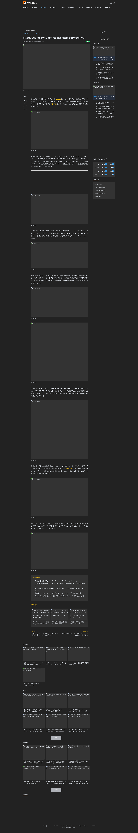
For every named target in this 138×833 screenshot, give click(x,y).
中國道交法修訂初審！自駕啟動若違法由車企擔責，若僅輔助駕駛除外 (58, 593)
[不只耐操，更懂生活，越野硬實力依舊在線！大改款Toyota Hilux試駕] (59, 614)
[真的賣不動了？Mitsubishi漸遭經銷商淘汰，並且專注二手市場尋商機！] (34, 700)
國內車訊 (25, 7)
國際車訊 (44, 7)
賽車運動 (107, 7)
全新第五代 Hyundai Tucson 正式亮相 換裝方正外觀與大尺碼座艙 (33, 762)
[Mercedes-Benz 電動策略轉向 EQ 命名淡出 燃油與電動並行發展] (34, 721)
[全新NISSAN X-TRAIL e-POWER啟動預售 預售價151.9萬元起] (34, 654)
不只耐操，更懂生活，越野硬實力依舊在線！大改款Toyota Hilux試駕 (59, 623)
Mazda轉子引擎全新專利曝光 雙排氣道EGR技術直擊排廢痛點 (56, 782)
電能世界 (53, 7)
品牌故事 (89, 7)
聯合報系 (78, 826)
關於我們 (88, 826)
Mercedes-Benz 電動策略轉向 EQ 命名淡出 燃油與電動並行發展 (33, 730)
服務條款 (62, 826)
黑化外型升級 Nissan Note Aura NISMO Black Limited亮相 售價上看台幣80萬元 (60, 589)
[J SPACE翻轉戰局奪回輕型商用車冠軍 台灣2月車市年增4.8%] (56, 721)
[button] (114, 3)
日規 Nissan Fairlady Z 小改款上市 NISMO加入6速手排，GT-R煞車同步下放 (60, 585)
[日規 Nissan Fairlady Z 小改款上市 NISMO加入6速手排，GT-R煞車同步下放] (56, 654)
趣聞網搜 (71, 7)
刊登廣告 (44, 826)
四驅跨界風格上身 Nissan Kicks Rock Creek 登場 (33, 684)
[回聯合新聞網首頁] (24, 2)
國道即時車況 (98, 184)
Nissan (32, 33)
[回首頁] (31, 2)
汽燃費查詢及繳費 (100, 194)
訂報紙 (83, 826)
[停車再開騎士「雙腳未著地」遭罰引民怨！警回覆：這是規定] (79, 721)
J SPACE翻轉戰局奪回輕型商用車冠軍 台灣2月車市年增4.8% (55, 730)
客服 (51, 826)
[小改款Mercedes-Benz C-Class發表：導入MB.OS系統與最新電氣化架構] (79, 773)
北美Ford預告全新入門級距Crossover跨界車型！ (32, 782)
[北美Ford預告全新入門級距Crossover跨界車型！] (34, 773)
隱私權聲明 (71, 826)
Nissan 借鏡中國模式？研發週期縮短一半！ (79, 664)
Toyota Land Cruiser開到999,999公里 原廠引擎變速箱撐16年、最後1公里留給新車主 (41, 623)
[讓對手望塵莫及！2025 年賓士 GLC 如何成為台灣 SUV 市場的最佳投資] (79, 700)
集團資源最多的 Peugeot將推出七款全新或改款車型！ (78, 762)
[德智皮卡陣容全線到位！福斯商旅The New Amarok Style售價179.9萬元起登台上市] (78, 614)
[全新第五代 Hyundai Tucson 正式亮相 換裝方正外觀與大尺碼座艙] (34, 752)
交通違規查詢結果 (100, 190)
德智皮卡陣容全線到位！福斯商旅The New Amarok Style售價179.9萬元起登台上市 (77, 623)
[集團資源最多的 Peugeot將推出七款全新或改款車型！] (79, 752)
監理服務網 (98, 197)
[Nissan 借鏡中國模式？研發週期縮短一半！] (79, 654)
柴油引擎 (26, 33)
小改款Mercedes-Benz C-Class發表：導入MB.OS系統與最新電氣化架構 (78, 782)
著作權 (66, 826)
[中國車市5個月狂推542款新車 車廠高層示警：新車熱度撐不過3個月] (56, 752)
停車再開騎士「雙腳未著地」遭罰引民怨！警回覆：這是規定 (78, 730)
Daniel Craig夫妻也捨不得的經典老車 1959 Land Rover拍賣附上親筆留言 (59, 596)
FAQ (49, 826)
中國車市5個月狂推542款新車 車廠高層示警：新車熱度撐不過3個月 (56, 762)
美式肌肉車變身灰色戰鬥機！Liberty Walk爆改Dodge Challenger (57, 581)
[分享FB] (25, 96)
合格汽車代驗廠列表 (100, 187)
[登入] (111, 3)
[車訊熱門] (114, 83)
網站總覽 (94, 826)
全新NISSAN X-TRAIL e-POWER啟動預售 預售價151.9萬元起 (33, 664)
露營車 (38, 33)
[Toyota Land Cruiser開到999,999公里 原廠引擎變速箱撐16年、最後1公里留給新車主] (41, 614)
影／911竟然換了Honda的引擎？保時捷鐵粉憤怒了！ (55, 710)
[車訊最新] (114, 44)
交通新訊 (62, 7)
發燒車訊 (28, 30)
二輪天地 (80, 7)
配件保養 (98, 7)
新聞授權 (56, 826)
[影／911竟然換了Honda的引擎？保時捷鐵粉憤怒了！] (56, 700)
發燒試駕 (35, 7)
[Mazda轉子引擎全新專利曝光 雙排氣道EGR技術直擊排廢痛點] (56, 773)
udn (24, 30)
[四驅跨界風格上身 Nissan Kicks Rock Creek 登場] (34, 675)
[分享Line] (25, 101)
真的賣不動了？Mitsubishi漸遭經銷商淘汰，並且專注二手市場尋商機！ (33, 710)
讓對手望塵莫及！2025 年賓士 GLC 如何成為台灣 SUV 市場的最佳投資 (79, 710)
